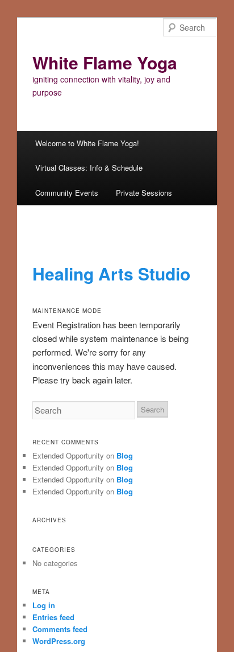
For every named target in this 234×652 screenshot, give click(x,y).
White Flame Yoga (104, 62)
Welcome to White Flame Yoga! (87, 143)
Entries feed (53, 617)
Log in (43, 605)
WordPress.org (58, 641)
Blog (124, 455)
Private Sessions (144, 192)
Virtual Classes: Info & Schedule (89, 167)
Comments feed (59, 629)
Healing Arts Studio (111, 273)
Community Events (66, 192)
